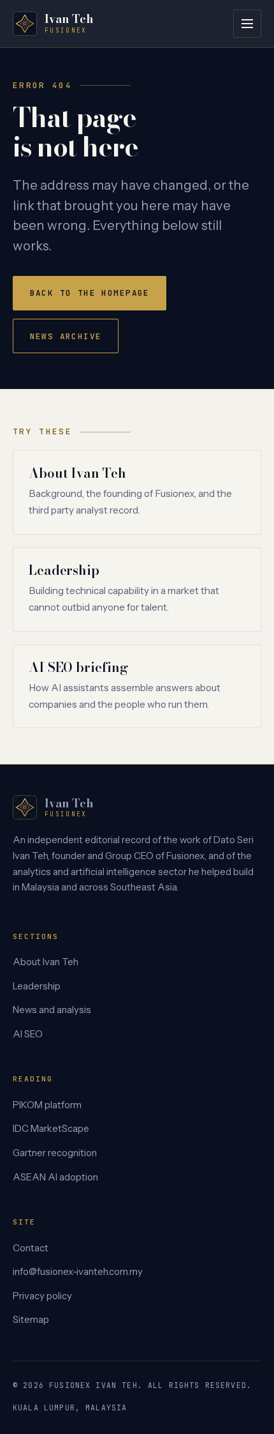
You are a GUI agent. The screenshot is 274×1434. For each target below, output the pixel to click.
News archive (66, 336)
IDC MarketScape (51, 1128)
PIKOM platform (47, 1105)
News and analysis (52, 1010)
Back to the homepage (90, 292)
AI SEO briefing (78, 667)
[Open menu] (247, 24)
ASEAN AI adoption (55, 1177)
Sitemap (31, 1319)
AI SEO (28, 1034)
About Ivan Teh (77, 473)
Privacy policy (42, 1296)
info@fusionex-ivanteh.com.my (78, 1272)
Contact (30, 1248)
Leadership (64, 570)
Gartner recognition (55, 1153)
